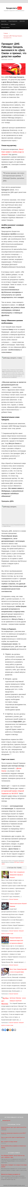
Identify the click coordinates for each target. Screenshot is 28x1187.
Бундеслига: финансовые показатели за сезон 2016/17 (13, 1133)
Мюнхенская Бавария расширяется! (10, 1174)
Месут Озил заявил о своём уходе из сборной (12, 151)
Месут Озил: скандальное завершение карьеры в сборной (17, 874)
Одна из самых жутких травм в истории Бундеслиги (13, 1137)
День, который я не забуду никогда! (9, 1141)
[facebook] (18, 16)
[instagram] (20, 16)
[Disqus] (14, 1055)
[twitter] (15, 16)
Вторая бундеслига (13, 21)
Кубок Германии (4, 24)
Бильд (18, 862)
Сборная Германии (5, 27)
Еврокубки (13, 24)
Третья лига (22, 21)
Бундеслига (13, 8)
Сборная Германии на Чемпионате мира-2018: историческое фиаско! (16, 940)
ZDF (15, 862)
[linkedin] (23, 16)
